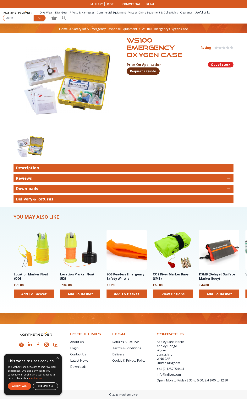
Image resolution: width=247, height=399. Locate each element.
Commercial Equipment (111, 12)
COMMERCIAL (131, 4)
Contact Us (78, 354)
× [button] (57, 358)
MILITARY (96, 4)
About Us (77, 342)
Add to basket (34, 294)
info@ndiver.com (169, 374)
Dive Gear (61, 12)
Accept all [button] (19, 386)
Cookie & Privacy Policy (128, 360)
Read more (35, 378)
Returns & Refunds (126, 342)
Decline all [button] (45, 386)
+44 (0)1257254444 (170, 369)
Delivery (118, 354)
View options (173, 294)
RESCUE (112, 4)
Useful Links (202, 12)
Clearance (186, 12)
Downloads (78, 366)
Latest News (79, 360)
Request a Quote (143, 71)
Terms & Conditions (126, 348)
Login (74, 348)
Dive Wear (46, 12)
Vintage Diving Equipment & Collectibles (153, 12)
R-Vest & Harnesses (82, 12)
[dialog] (33, 374)
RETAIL (150, 4)
